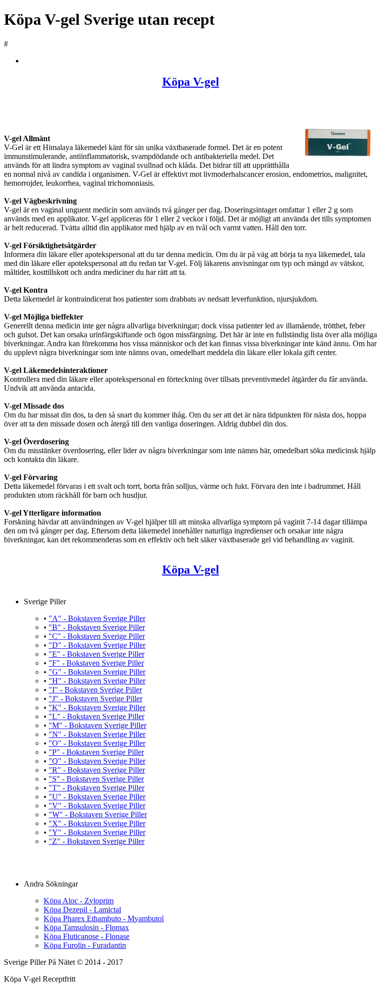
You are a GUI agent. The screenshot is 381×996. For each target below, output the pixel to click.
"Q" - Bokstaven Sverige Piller (97, 761)
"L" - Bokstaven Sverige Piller (96, 716)
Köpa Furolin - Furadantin (85, 945)
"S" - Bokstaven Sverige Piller (96, 779)
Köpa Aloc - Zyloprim (79, 900)
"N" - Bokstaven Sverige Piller (97, 734)
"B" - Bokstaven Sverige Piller (97, 627)
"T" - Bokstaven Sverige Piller (96, 788)
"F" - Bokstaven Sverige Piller (96, 663)
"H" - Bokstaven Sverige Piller (97, 681)
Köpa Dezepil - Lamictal (82, 909)
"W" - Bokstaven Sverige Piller (98, 814)
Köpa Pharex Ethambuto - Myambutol (104, 918)
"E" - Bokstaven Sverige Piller (96, 654)
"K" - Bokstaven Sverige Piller (97, 707)
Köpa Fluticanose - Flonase (86, 936)
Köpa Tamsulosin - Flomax (86, 927)
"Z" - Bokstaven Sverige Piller (96, 841)
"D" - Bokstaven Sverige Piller (97, 645)
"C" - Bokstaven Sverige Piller (97, 636)
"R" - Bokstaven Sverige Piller (97, 770)
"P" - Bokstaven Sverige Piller (96, 752)
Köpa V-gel (190, 81)
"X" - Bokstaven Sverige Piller (97, 823)
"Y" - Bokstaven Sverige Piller (97, 832)
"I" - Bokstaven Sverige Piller (95, 689)
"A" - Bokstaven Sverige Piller (97, 618)
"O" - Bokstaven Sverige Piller (97, 743)
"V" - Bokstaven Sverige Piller (97, 805)
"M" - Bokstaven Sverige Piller (97, 725)
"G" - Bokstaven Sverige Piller (97, 672)
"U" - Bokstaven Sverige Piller (97, 796)
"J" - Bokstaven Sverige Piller (95, 698)
